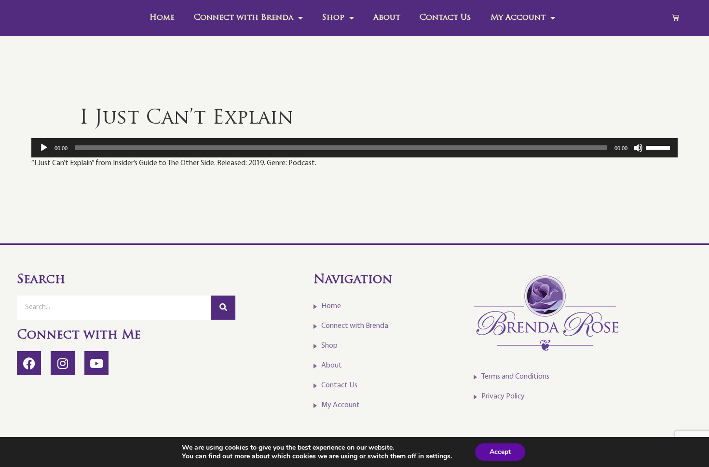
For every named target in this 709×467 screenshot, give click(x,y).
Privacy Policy (503, 396)
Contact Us (445, 18)
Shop (333, 18)
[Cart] (675, 17)
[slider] (659, 147)
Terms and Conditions (515, 377)
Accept (500, 451)
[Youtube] (96, 363)
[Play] (44, 148)
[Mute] (638, 148)
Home (162, 18)
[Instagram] (63, 363)
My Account (518, 18)
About (386, 18)
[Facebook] (29, 363)
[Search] (223, 308)
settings (438, 456)
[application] (354, 147)
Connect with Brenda (243, 18)
